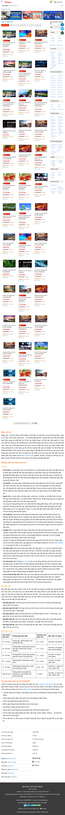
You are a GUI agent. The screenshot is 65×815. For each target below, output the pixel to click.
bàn (31, 509)
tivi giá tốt (50, 684)
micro (44, 548)
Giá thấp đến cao (23, 25)
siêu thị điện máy (28, 455)
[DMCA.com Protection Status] (36, 805)
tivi (9, 435)
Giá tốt (13, 25)
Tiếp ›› (35, 423)
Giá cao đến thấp (36, 25)
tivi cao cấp (26, 561)
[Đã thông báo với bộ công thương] (27, 805)
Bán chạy (5, 25)
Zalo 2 (62, 28)
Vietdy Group (27, 689)
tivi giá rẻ (42, 684)
